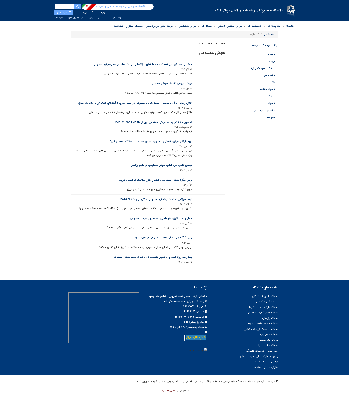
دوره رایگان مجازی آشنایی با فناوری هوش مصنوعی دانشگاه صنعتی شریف (150, 141)
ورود (103, 12)
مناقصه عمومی (268, 75)
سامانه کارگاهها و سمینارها (263, 307)
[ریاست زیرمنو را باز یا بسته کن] (283, 26)
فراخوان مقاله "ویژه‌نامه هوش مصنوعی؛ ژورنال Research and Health (152, 122)
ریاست (290, 26)
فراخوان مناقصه (267, 89)
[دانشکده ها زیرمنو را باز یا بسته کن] (244, 26)
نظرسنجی (59, 17)
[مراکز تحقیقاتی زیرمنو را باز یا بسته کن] (175, 26)
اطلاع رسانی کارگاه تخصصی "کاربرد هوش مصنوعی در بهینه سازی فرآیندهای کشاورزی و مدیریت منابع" (134, 103)
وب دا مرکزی (115, 17)
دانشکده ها (255, 26)
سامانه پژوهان (270, 318)
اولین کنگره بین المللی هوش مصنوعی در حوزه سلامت (162, 238)
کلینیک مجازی (134, 26)
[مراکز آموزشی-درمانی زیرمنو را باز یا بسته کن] (214, 26)
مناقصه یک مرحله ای (264, 111)
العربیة (86, 12)
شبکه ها (207, 26)
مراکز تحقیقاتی (187, 26)
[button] (63, 12)
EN (93, 12)
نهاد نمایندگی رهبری (96, 17)
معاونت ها (274, 26)
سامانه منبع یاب (269, 334)
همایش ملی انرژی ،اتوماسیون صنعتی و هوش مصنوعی (161, 218)
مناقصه (271, 54)
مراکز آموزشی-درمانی (230, 26)
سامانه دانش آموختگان (265, 296)
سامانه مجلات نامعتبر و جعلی (262, 323)
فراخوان (271, 103)
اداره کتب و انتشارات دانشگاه (262, 351)
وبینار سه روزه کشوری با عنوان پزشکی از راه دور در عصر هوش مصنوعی (152, 257)
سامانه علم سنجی (268, 340)
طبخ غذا (271, 118)
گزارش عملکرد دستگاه (266, 367)
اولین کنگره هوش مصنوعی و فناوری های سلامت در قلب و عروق (155, 180)
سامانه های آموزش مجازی (263, 312)
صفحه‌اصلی (269, 34)
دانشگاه (271, 97)
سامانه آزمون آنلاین (267, 302)
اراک (273, 82)
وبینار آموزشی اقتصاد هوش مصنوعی (171, 83)
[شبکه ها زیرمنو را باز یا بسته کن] (198, 26)
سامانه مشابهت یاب (267, 345)
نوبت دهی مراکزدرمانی (159, 26)
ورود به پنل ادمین (75, 17)
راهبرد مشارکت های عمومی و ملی (259, 356)
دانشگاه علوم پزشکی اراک (262, 68)
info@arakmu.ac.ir (175, 301)
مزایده (272, 61)
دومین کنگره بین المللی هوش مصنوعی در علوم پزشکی (161, 165)
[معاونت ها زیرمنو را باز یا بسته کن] (264, 26)
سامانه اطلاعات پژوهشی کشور (261, 329)
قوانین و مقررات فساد (266, 362)
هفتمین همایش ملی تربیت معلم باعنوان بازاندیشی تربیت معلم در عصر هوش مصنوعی (142, 64)
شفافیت (118, 26)
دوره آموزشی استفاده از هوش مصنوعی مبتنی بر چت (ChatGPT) (154, 199)
